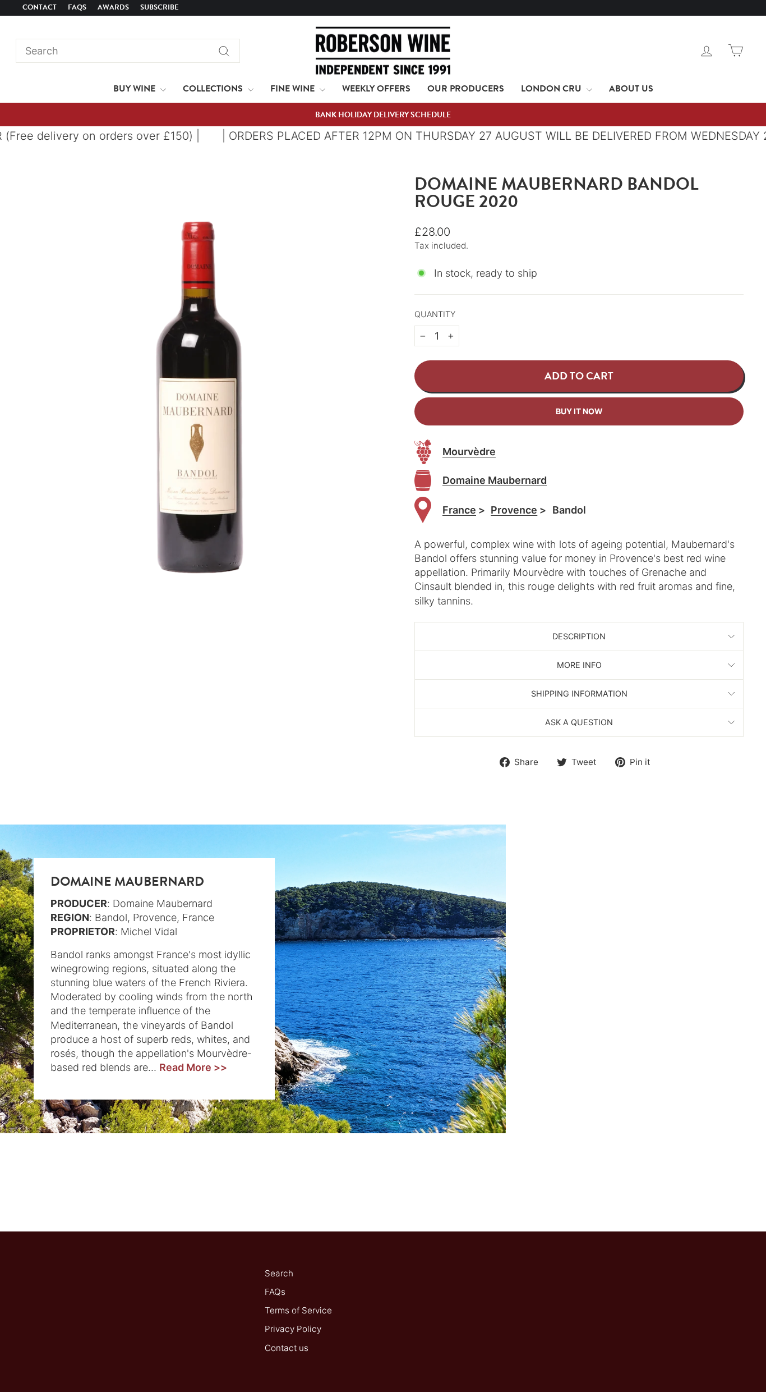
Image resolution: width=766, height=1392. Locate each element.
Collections (214, 88)
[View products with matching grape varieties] (422, 451)
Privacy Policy (293, 1329)
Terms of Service (298, 1310)
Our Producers (465, 88)
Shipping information (579, 693)
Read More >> (193, 1067)
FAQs (77, 7)
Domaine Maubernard (494, 480)
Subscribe (159, 7)
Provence (514, 510)
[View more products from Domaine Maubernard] (422, 481)
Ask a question (579, 722)
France (459, 510)
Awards (113, 7)
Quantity (434, 314)
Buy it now (579, 411)
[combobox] (128, 51)
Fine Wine (293, 88)
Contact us (286, 1348)
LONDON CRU (552, 88)
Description (579, 636)
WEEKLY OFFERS (376, 88)
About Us (631, 88)
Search (279, 1273)
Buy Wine (135, 88)
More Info (579, 665)
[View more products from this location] (422, 510)
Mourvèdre (469, 451)
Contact (39, 7)
